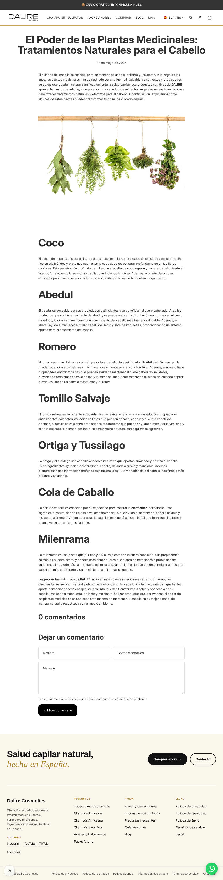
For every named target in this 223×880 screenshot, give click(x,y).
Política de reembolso (191, 813)
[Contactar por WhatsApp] (212, 869)
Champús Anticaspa (88, 820)
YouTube (30, 843)
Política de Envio (187, 820)
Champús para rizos (88, 827)
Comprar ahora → (168, 759)
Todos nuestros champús (92, 806)
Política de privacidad (191, 806)
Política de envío (123, 873)
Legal (180, 834)
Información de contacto (142, 813)
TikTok (43, 843)
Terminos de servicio (190, 827)
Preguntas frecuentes (140, 820)
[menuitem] (151, 17)
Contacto (203, 759)
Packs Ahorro (83, 841)
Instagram (13, 843)
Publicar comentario (58, 710)
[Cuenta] (200, 17)
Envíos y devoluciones (140, 806)
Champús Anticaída (88, 813)
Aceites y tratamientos (90, 834)
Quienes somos (135, 827)
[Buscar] (191, 17)
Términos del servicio (185, 873)
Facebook (13, 852)
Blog (128, 834)
